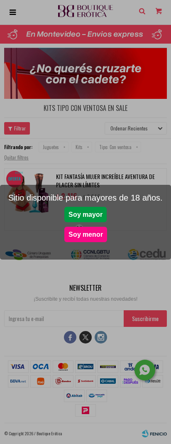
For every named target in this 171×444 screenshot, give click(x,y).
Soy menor (85, 234)
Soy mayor (85, 214)
